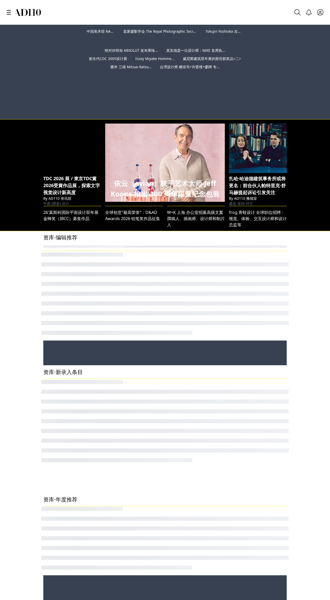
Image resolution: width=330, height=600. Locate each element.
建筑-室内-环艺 (241, 174)
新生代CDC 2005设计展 (108, 66)
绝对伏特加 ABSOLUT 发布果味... (131, 58)
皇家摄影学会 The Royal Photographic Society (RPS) (165, 31)
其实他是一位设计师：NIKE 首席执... (195, 58)
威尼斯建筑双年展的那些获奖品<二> (212, 66)
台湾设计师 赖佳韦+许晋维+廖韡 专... (190, 75)
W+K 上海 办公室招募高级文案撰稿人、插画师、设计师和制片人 (196, 194)
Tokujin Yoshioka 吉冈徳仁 (227, 31)
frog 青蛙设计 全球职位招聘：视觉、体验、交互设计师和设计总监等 (258, 194)
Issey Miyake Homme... (155, 66)
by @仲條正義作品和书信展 (298, 88)
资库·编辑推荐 (60, 212)
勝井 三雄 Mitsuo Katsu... (131, 75)
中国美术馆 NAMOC (103, 31)
